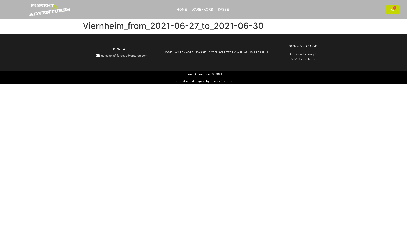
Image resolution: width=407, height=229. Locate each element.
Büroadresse (303, 46)
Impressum (259, 52)
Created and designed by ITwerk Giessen (203, 81)
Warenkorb (202, 9)
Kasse (223, 9)
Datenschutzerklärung (228, 52)
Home (182, 9)
